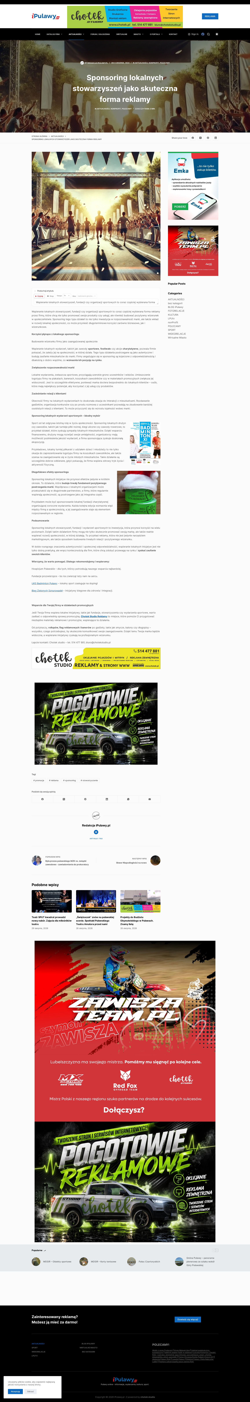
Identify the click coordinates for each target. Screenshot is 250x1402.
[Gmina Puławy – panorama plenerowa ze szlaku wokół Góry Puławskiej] (179, 1261)
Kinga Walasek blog (182, 1350)
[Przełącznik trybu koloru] (216, 34)
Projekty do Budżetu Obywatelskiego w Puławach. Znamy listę (136, 921)
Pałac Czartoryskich (149, 1261)
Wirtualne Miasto (177, 337)
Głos (74, 296)
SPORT (171, 329)
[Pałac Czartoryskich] (131, 1261)
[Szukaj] (208, 34)
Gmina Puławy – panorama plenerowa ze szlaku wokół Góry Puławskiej (200, 1262)
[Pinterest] (208, 137)
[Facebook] (202, 34)
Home (37, 34)
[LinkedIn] (215, 137)
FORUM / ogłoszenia (100, 34)
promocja (38, 780)
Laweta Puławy (178, 1359)
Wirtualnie (121, 34)
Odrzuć (30, 1391)
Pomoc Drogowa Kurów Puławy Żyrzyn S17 (196, 1357)
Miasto (137, 34)
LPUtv (171, 318)
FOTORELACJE (176, 310)
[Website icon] (96, 832)
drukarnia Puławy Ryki (161, 1359)
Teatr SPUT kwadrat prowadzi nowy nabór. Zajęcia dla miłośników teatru (52, 921)
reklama (53, 780)
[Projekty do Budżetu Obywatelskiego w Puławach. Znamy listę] (140, 901)
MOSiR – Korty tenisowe (103, 1261)
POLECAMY (165, 63)
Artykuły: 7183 (96, 839)
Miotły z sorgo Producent (162, 1350)
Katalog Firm (53, 34)
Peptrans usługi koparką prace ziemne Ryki (176, 1361)
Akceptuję (15, 1391)
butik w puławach (185, 1352)
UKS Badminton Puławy (44, 583)
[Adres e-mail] (149, 799)
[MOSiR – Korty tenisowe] (83, 1261)
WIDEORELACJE (177, 333)
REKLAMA (210, 16)
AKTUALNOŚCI (75, 34)
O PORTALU (155, 34)
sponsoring (69, 780)
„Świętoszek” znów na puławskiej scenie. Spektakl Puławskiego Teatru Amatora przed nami (95, 921)
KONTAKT (173, 34)
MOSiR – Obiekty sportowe (57, 1261)
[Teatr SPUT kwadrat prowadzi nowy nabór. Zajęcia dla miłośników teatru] (52, 901)
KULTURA (173, 314)
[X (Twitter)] (200, 137)
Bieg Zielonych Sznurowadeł (47, 590)
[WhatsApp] (128, 799)
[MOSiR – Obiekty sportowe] (36, 1261)
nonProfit (154, 63)
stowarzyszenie (89, 780)
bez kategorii (175, 303)
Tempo (59, 296)
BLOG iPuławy (175, 307)
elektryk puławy (171, 1352)
